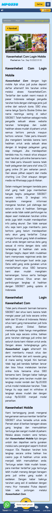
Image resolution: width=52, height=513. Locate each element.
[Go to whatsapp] (7, 504)
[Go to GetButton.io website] (7, 510)
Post (18, 21)
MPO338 (7, 21)
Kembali (12, 28)
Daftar (40, 4)
